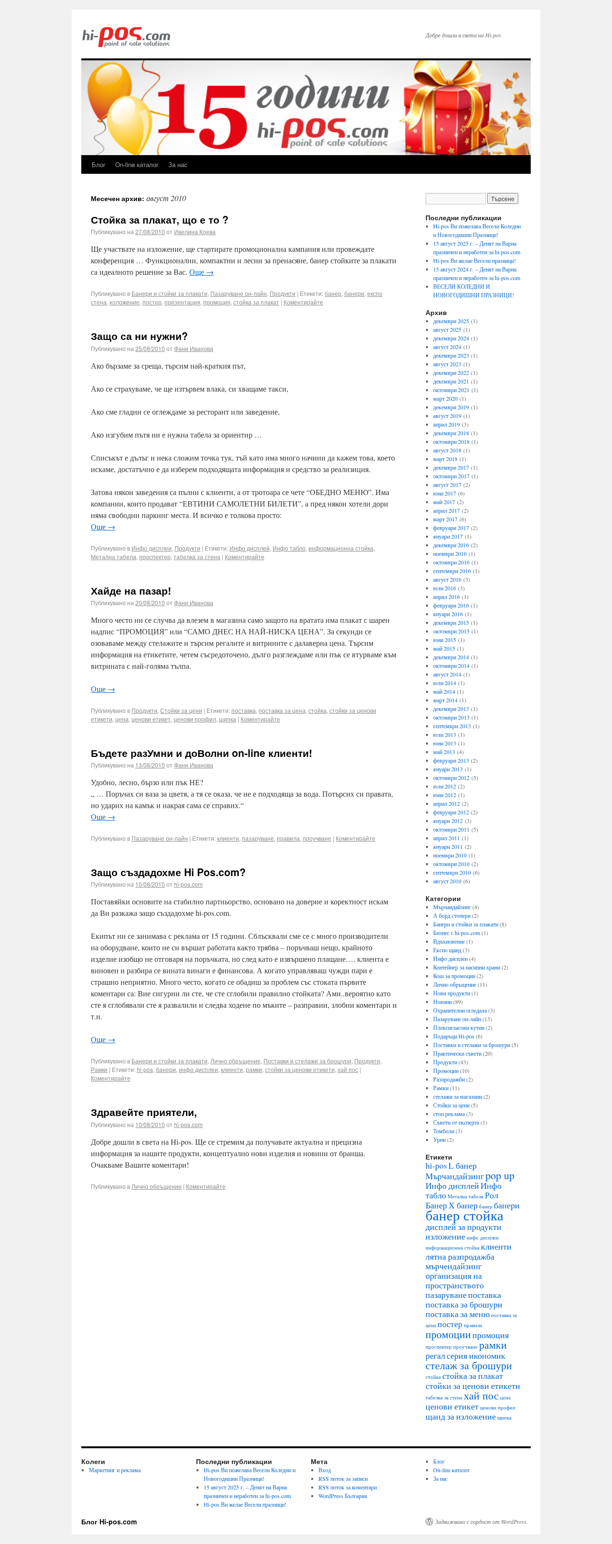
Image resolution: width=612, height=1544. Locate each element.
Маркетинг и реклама (115, 1470)
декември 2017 (451, 467)
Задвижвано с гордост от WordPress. (481, 1521)
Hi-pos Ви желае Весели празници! (474, 260)
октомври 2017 (451, 476)
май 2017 (444, 502)
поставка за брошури (464, 1304)
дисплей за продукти (464, 1226)
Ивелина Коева (195, 231)
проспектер (155, 556)
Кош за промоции (454, 976)
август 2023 (447, 364)
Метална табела (113, 556)
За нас (177, 164)
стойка (317, 710)
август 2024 (447, 346)
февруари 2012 (451, 812)
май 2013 (444, 751)
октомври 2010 (451, 864)
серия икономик (476, 1355)
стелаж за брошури (469, 1365)
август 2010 (447, 881)
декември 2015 (451, 622)
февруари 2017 (451, 527)
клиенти (228, 838)
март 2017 (445, 519)
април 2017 (446, 510)
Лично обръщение (235, 1061)
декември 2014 (451, 657)
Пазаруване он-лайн (238, 293)
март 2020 (445, 398)
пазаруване (258, 838)
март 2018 (445, 458)
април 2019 (446, 424)
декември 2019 (451, 407)
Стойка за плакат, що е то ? (160, 219)
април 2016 (446, 596)
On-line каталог (137, 164)
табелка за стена (197, 556)
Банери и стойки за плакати (169, 293)
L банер (462, 1165)
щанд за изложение (461, 1416)
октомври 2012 (451, 777)
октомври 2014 (451, 665)
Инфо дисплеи (151, 548)
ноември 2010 (450, 855)
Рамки (99, 1069)
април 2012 (446, 803)
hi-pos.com (188, 884)
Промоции (446, 1070)
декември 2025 (451, 321)
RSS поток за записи (343, 1478)
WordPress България (342, 1495)
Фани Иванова (193, 348)
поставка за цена (282, 710)
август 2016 (447, 579)
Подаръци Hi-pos (453, 1036)
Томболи (443, 1131)
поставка (243, 710)
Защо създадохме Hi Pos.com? (168, 872)
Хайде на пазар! (131, 590)
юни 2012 (444, 795)
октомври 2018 (451, 441)
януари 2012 (448, 820)
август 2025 (447, 329)
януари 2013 (448, 769)
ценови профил (195, 719)
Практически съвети (457, 1053)
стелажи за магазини (457, 1096)
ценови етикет (151, 719)
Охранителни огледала (460, 1010)
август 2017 (447, 484)
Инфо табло (289, 548)
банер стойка (464, 1215)
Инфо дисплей (250, 548)
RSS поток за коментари (347, 1487)
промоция (216, 302)
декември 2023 (451, 355)
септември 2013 (452, 726)
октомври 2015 (451, 631)
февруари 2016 (451, 605)
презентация (182, 302)
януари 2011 (448, 846)
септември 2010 (452, 872)
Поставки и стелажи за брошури (307, 1061)
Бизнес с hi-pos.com (456, 932)
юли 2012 (444, 786)
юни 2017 (444, 493)
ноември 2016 (450, 553)
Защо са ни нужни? (139, 335)
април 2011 (446, 838)
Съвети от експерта (456, 1122)
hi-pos (145, 1069)
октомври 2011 (451, 829)
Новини (442, 1001)
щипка (227, 719)
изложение (124, 302)
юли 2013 (444, 734)
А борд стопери (451, 915)
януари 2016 (448, 614)
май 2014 (444, 691)
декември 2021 (451, 381)
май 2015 (444, 648)
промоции (448, 1334)
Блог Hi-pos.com (109, 1521)
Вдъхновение (449, 941)
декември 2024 (451, 338)
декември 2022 (451, 372)
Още (201, 272)
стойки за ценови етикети (300, 1069)
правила (288, 838)
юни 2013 (444, 743)
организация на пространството (455, 1280)
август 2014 (447, 674)
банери (354, 293)
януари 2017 (448, 536)
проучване (317, 838)
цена (122, 719)
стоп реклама (449, 1113)
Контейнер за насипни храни (466, 967)
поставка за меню (458, 1313)
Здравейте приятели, (144, 1111)
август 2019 (447, 415)
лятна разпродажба (460, 1256)
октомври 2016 (451, 562)
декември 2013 (451, 708)
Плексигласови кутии (458, 1027)
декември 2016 (451, 545)
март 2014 (445, 700)
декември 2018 (451, 433)
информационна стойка (340, 548)
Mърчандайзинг (452, 907)
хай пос (348, 1069)
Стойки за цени (181, 710)
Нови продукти (451, 993)
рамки (254, 1069)
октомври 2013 (451, 717)
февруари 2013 (451, 760)
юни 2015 (444, 639)
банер (333, 293)
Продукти (282, 293)
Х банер (463, 1205)
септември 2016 (452, 571)
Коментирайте (303, 302)
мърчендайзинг (453, 1266)
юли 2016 (444, 588)
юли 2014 (444, 683)
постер (152, 302)
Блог (99, 164)
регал (435, 1355)
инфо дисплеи (198, 1069)
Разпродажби (449, 1079)
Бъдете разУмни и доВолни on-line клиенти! (201, 752)
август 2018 (447, 450)
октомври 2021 (451, 390)
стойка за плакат (256, 302)
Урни (439, 1139)
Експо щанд (447, 950)
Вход (324, 1470)
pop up (499, 1175)
